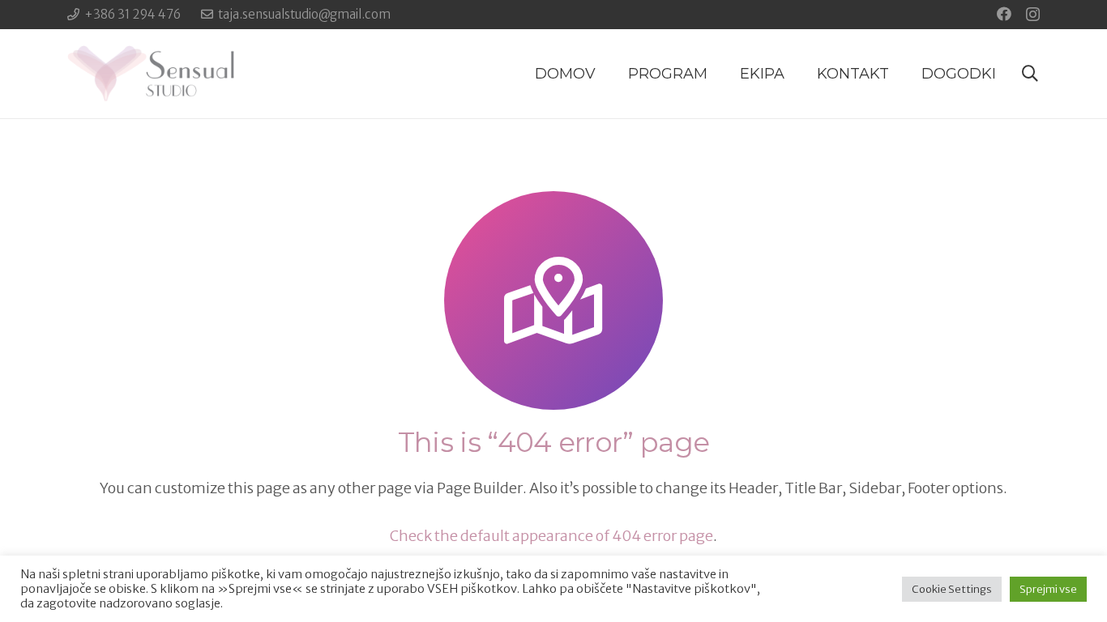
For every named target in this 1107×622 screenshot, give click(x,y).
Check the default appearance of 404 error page (551, 535)
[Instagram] (1033, 14)
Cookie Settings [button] (952, 589)
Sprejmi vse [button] (1048, 589)
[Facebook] (1004, 13)
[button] (1030, 73)
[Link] (150, 73)
